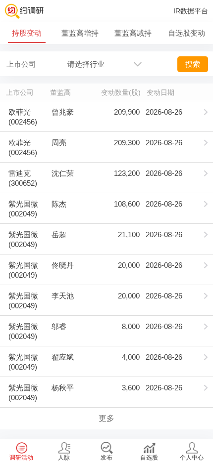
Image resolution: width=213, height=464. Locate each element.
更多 (106, 418)
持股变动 (27, 33)
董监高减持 (133, 33)
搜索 (192, 64)
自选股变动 (186, 33)
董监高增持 (80, 33)
